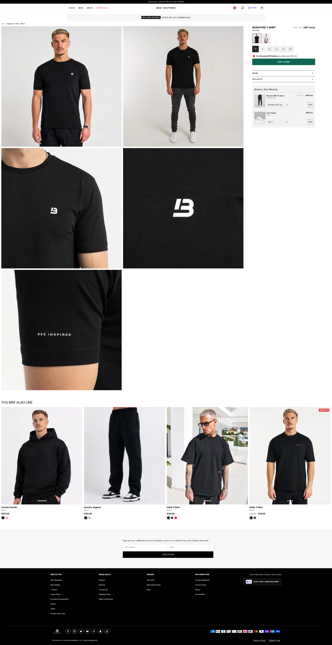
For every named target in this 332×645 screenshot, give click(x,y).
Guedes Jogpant (92, 507)
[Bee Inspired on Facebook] (68, 631)
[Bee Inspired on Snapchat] (100, 631)
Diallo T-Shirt (256, 507)
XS (255, 49)
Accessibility (200, 594)
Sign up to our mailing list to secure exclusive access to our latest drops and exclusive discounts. (166, 540)
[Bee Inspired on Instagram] (74, 631)
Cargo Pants (55, 594)
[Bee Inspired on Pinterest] (93, 631)
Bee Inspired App (154, 585)
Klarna (197, 590)
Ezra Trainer (271, 113)
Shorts (53, 604)
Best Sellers (55, 585)
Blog (149, 590)
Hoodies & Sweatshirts (60, 599)
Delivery (102, 580)
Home (3, 24)
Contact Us (103, 590)
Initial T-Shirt (173, 507)
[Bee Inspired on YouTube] (87, 631)
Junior (89, 8)
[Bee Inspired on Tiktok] (106, 631)
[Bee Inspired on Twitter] (81, 631)
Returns (102, 585)
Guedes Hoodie (9, 507)
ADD (310, 105)
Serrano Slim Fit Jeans (275, 96)
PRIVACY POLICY (260, 640)
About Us (150, 580)
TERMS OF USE (274, 640)
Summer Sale (102, 8)
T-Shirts (54, 590)
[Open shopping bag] (262, 7)
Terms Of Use (200, 585)
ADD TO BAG (284, 62)
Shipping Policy (105, 594)
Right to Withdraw (106, 599)
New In (72, 8)
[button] (38, 500)
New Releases (56, 580)
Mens (80, 8)
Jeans (53, 609)
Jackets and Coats (58, 613)
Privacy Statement (202, 580)
